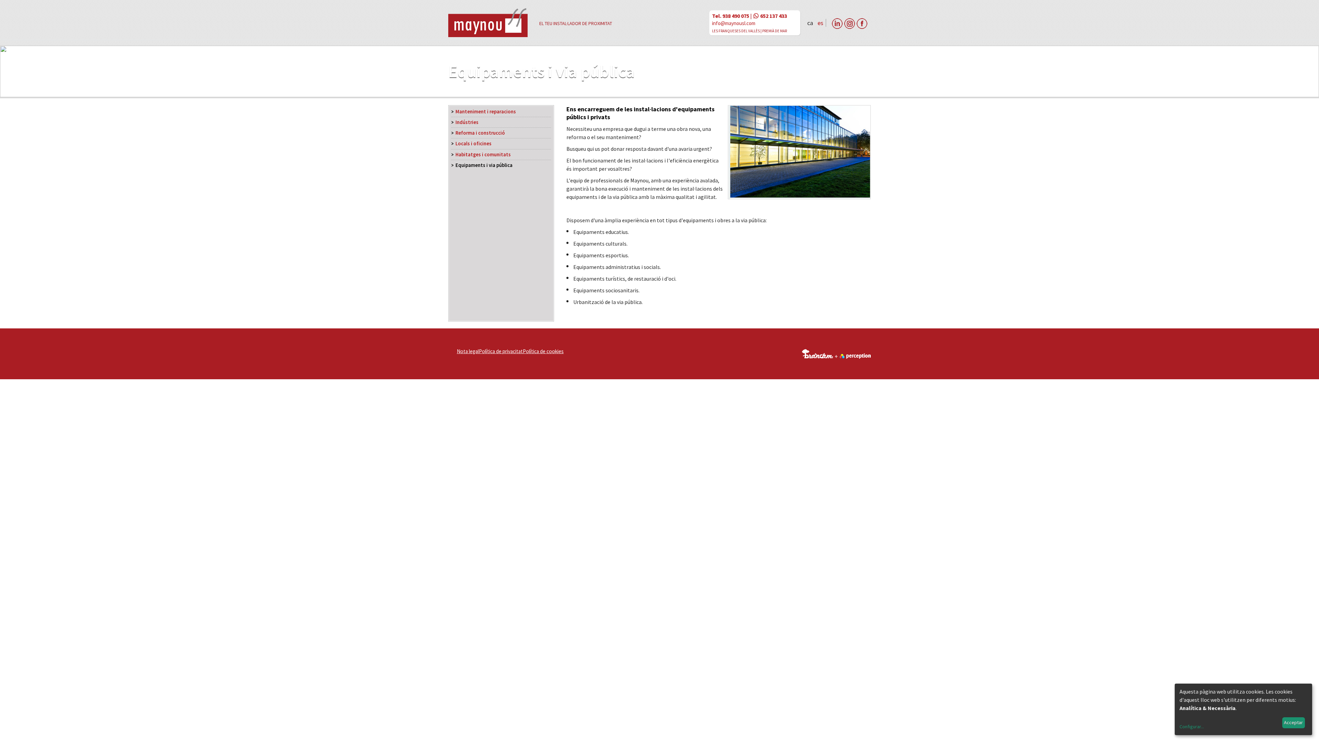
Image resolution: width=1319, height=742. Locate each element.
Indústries (466, 122)
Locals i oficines (473, 143)
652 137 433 (773, 15)
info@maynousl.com (733, 23)
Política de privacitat (501, 351)
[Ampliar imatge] (799, 197)
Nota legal (468, 351)
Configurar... (1192, 726)
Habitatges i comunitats (483, 154)
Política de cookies (543, 351)
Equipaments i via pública (483, 165)
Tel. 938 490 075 (730, 15)
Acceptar (1293, 722)
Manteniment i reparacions (485, 112)
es (820, 23)
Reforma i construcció (480, 133)
